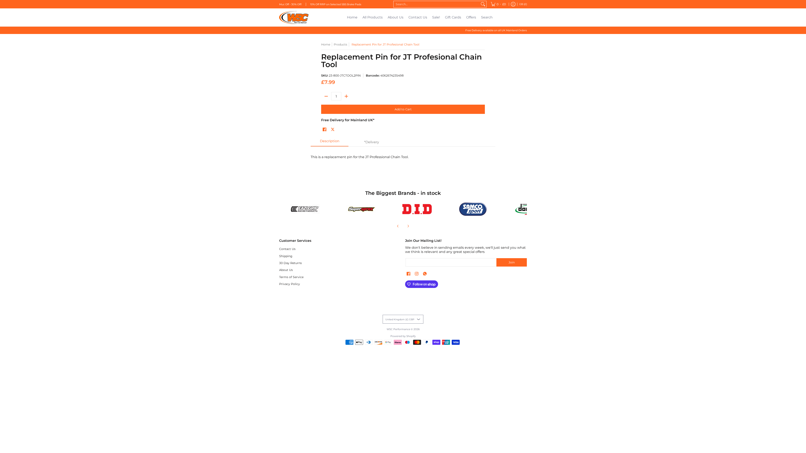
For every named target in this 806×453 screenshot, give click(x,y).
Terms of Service (291, 277)
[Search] (483, 4)
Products (340, 44)
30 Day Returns (290, 263)
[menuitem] (498, 4)
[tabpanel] (403, 159)
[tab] (329, 142)
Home (325, 44)
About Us (286, 270)
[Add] (346, 96)
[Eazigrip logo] (305, 209)
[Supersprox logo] (361, 209)
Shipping (285, 256)
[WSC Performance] (294, 17)
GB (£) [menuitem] (523, 4)
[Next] (408, 226)
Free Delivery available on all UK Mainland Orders (496, 30)
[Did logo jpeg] (417, 209)
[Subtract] (326, 96)
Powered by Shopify (403, 336)
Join (512, 262)
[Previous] (398, 226)
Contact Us (287, 249)
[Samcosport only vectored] (473, 209)
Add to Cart (403, 109)
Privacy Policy (289, 284)
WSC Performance (398, 329)
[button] (324, 129)
